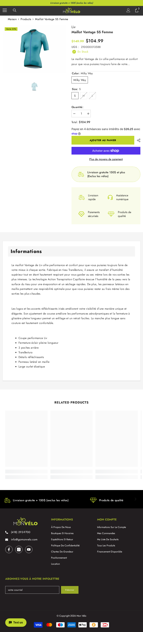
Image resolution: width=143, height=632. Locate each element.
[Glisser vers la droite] (135, 499)
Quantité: (77, 107)
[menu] (5, 10)
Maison (12, 19)
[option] (34, 49)
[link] (26, 471)
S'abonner (69, 589)
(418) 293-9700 (20, 532)
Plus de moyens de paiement (106, 159)
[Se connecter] (128, 10)
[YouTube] (28, 549)
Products (26, 19)
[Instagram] (18, 549)
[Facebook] (9, 549)
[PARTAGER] (137, 140)
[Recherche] (15, 10)
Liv (74, 27)
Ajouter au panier (103, 140)
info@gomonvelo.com (24, 539)
